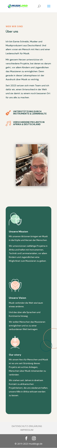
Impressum (26, 429)
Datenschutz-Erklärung (27, 426)
